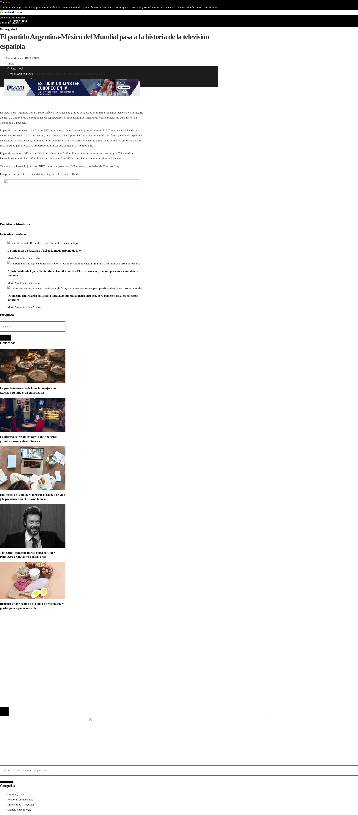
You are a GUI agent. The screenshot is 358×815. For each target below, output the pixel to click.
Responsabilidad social (20, 639)
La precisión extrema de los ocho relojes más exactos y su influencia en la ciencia (126, 7)
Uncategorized (8, 29)
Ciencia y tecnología (19, 624)
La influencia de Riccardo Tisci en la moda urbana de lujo (44, 250)
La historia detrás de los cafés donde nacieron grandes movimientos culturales (56, 663)
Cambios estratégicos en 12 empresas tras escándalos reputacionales (39, 7)
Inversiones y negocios (20, 634)
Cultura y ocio (15, 629)
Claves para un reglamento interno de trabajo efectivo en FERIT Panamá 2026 (93, 12)
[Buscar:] (32, 326)
